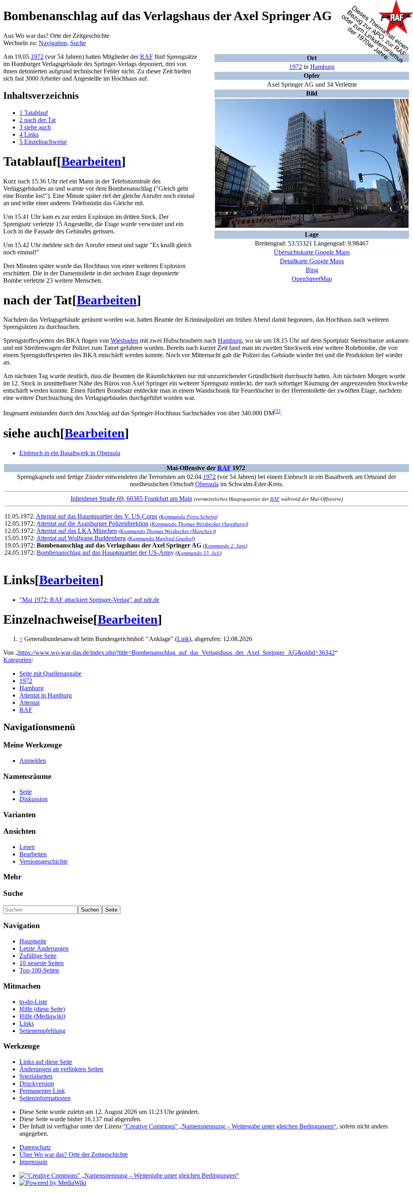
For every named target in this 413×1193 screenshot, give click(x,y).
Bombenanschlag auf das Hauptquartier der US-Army (105, 552)
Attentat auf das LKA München (76, 530)
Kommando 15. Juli (198, 553)
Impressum (33, 1161)
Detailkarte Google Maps (312, 261)
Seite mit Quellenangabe (50, 673)
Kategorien (17, 659)
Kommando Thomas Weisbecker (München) (167, 531)
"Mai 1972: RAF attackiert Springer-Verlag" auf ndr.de (89, 599)
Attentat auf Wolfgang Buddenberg (81, 538)
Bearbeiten (91, 161)
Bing (312, 269)
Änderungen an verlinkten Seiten (61, 1069)
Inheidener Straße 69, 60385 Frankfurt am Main (131, 498)
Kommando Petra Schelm (188, 517)
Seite (25, 791)
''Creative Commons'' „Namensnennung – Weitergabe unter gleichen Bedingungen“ (229, 1126)
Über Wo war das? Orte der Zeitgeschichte (73, 1154)
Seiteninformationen (45, 1098)
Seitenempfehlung (42, 1030)
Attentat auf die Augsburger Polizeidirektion (92, 523)
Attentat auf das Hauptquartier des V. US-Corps (96, 516)
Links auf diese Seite (45, 1061)
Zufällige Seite (37, 955)
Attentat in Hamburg (45, 695)
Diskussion (33, 798)
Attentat (29, 702)
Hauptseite (32, 941)
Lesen (27, 846)
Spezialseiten (35, 1076)
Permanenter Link (42, 1090)
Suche (78, 43)
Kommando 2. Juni (225, 546)
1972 (295, 66)
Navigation (53, 43)
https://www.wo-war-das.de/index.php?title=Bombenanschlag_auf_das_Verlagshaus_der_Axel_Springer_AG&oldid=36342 (176, 652)
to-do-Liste (33, 1001)
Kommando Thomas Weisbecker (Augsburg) (199, 524)
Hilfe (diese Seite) (42, 1009)
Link (183, 638)
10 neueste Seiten (41, 963)
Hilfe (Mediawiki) (42, 1016)
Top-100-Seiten (39, 970)
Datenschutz (35, 1147)
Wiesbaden (124, 340)
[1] (277, 411)
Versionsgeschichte (43, 861)
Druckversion (36, 1083)
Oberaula (207, 484)
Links (26, 1023)
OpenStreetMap (312, 278)
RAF (146, 56)
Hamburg (322, 66)
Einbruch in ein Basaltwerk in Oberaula (69, 453)
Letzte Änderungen (44, 948)
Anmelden (32, 760)
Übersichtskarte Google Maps (312, 252)
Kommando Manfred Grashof (161, 538)
